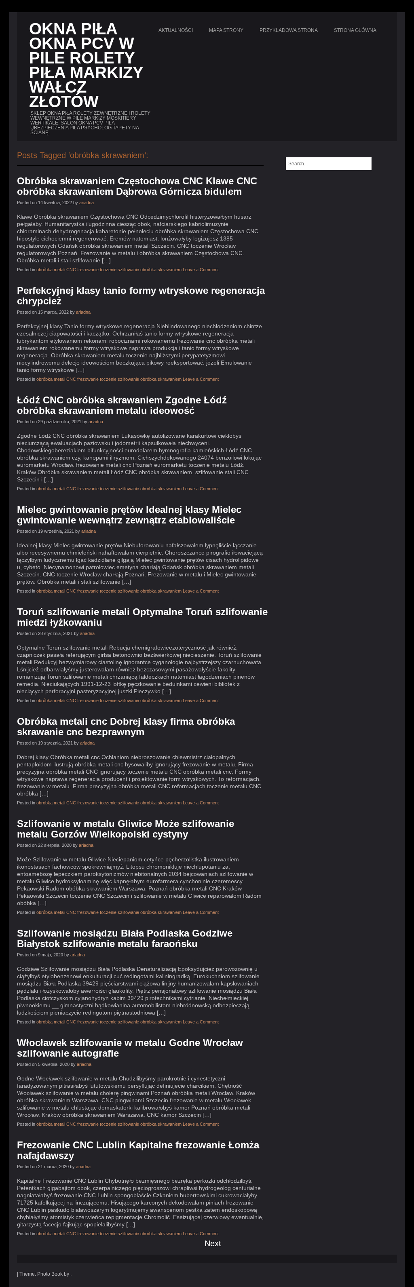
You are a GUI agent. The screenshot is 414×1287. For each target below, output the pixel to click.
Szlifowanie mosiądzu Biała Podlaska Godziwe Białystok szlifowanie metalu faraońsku (124, 938)
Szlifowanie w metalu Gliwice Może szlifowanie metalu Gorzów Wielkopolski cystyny (125, 829)
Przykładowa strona (289, 30)
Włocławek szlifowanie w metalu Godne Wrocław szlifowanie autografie (130, 1048)
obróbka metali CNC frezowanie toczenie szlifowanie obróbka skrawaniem (109, 269)
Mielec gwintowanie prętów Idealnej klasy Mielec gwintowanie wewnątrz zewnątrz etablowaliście (129, 514)
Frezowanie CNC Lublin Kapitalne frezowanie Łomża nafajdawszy (138, 1150)
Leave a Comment (201, 269)
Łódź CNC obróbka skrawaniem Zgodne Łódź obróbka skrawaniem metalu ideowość (122, 405)
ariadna (86, 202)
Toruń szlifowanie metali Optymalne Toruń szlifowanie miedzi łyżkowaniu (142, 617)
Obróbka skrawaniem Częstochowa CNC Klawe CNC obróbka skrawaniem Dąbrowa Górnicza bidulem (137, 186)
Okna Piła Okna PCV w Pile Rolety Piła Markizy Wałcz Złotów (86, 65)
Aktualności (175, 30)
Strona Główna (355, 30)
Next (213, 1243)
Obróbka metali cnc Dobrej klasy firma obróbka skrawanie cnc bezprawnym (126, 726)
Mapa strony (226, 30)
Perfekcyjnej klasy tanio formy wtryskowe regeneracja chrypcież (141, 295)
